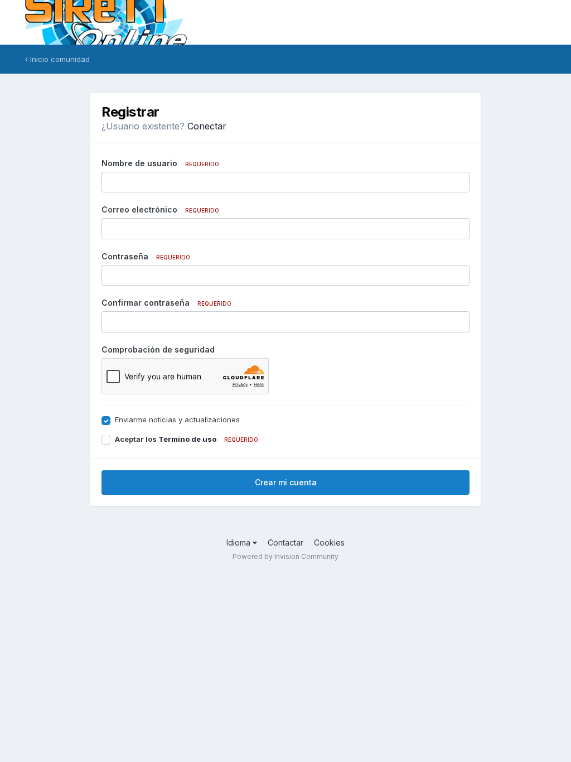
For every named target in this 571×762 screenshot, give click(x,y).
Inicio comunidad (59, 59)
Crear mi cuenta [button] (286, 482)
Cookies (329, 542)
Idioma (239, 542)
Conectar (206, 126)
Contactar (285, 542)
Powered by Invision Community (285, 556)
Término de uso (187, 439)
